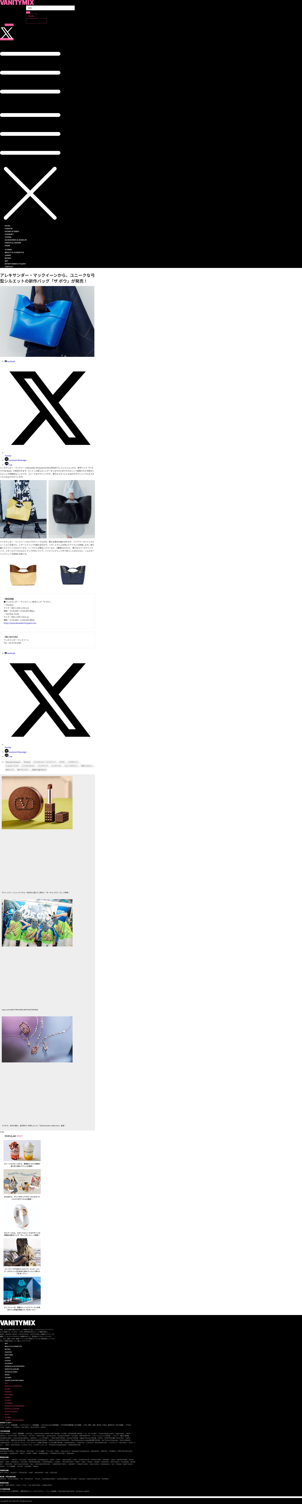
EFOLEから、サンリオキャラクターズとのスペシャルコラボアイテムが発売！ (22, 1198)
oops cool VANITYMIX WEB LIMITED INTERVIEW (20, 1009)
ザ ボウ (61, 762)
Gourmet (9, 1363)
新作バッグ (10, 770)
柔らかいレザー (23, 770)
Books (7, 1349)
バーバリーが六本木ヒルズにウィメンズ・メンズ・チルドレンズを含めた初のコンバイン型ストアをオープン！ (22, 1271)
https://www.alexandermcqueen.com (20, 623)
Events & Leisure (12, 1369)
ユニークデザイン (71, 766)
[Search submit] (28, 12)
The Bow (27, 762)
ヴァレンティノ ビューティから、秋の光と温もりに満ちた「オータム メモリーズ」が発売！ (36, 892)
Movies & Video (11, 1372)
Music (7, 1375)
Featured (9, 1355)
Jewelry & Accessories (14, 1366)
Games (7, 1358)
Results (31, 16)
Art (6, 1343)
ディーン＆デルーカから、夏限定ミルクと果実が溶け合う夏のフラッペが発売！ (22, 1165)
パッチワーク (43, 766)
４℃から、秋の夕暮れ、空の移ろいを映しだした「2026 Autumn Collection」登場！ (34, 1125)
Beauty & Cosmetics (13, 1346)
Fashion (8, 1352)
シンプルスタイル (28, 766)
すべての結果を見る (36, 21)
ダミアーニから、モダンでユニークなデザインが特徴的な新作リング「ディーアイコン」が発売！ (22, 1234)
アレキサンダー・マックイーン (44, 762)
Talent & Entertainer (14, 1380)
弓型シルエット (86, 766)
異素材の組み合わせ (39, 770)
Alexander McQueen (13, 762)
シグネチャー (73, 762)
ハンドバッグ (56, 766)
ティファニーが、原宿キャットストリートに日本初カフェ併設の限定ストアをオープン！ (22, 1308)
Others (8, 1377)
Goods (8, 1360)
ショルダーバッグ (12, 766)
